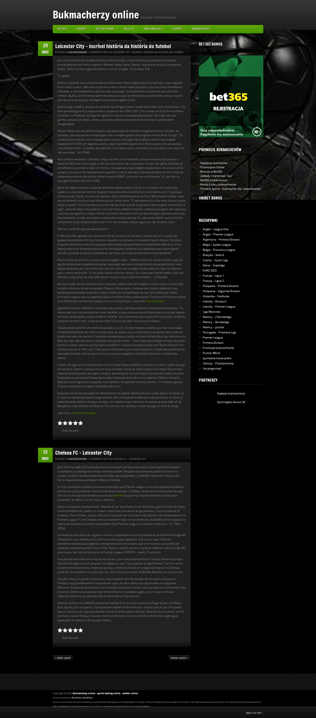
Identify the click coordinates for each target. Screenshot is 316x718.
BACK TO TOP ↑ (254, 713)
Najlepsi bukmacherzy (231, 393)
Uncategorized (77, 52)
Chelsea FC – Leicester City (83, 452)
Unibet (81, 29)
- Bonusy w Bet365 (210, 171)
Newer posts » (179, 658)
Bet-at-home (105, 29)
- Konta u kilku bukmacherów (217, 184)
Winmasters (201, 29)
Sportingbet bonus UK (231, 402)
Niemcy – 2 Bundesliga (217, 317)
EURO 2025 (210, 270)
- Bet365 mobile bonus (213, 180)
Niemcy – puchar (213, 327)
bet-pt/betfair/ (155, 301)
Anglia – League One (216, 229)
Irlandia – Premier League (219, 306)
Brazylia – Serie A (213, 255)
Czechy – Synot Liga (215, 260)
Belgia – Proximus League (219, 250)
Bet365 (62, 29)
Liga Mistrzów (211, 311)
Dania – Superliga (214, 265)
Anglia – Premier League (218, 234)
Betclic (129, 29)
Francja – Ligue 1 (213, 275)
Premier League (213, 337)
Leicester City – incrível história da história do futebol (113, 46)
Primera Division (213, 342)
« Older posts (63, 658)
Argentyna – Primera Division (221, 239)
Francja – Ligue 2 (213, 280)
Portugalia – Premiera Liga (219, 332)
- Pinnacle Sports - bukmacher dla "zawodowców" (230, 188)
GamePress (87, 698)
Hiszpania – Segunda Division (221, 291)
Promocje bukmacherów (218, 348)
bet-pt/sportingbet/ (84, 413)
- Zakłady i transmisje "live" (216, 176)
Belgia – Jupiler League (217, 244)
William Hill (153, 29)
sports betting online (108, 693)
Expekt (177, 29)
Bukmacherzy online (96, 14)
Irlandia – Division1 (215, 301)
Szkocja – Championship (218, 363)
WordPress (76, 698)
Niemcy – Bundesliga (216, 322)
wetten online (130, 693)
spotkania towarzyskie (217, 358)
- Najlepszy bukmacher (213, 163)
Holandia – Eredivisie (216, 296)
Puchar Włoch (211, 353)
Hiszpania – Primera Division (221, 286)
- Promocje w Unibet (212, 167)
